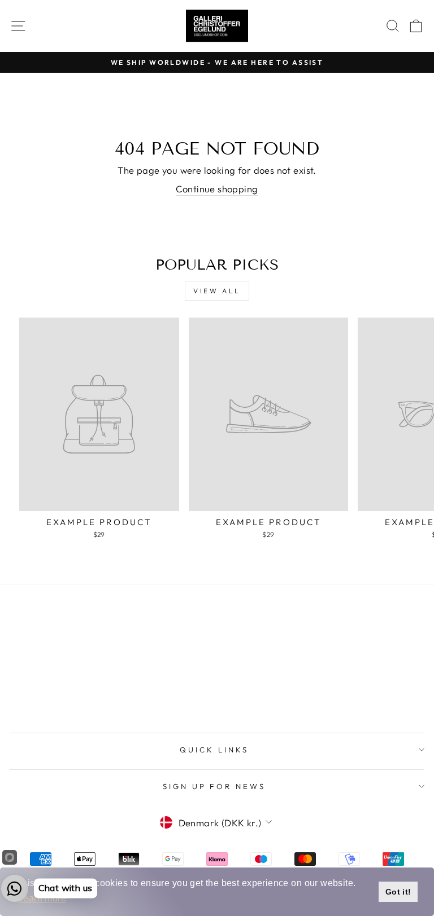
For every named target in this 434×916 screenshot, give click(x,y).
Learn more (42, 898)
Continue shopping (217, 189)
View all (217, 291)
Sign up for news (214, 786)
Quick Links (214, 749)
